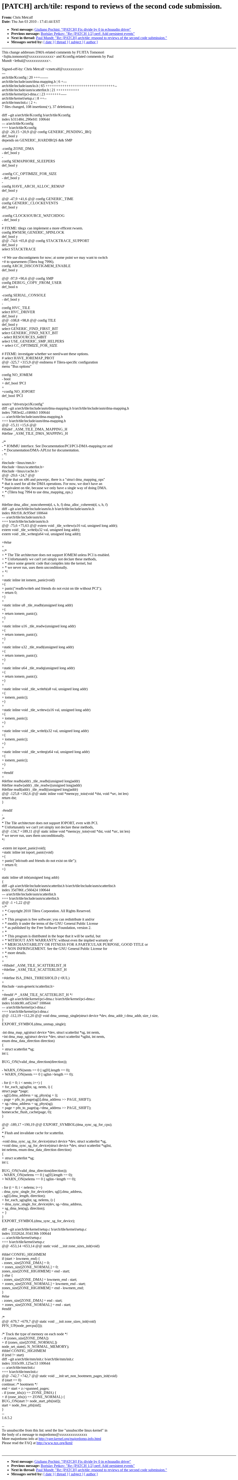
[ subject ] (76, 42)
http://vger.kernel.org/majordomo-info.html (70, 1439)
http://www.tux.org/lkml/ (54, 1443)
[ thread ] (61, 42)
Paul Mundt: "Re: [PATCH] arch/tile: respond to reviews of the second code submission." (101, 38)
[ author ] (91, 42)
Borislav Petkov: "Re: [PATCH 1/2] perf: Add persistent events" (88, 34)
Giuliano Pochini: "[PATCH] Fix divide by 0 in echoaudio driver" (82, 29)
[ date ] (48, 42)
